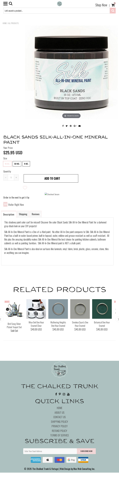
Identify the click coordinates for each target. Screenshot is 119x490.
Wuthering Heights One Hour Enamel (58, 324)
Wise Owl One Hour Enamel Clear (36, 324)
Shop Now (101, 4)
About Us (59, 412)
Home (5, 23)
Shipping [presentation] (23, 214)
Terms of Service (59, 435)
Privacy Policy (60, 426)
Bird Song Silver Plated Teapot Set (14, 325)
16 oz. (7, 163)
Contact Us (59, 417)
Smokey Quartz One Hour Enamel (80, 324)
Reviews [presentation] (35, 214)
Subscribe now (86, 451)
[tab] (9, 214)
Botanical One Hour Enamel (102, 324)
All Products (13, 23)
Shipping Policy (59, 421)
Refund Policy (59, 431)
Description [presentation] (8, 214)
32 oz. (17, 163)
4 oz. (26, 163)
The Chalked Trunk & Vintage (45, 469)
